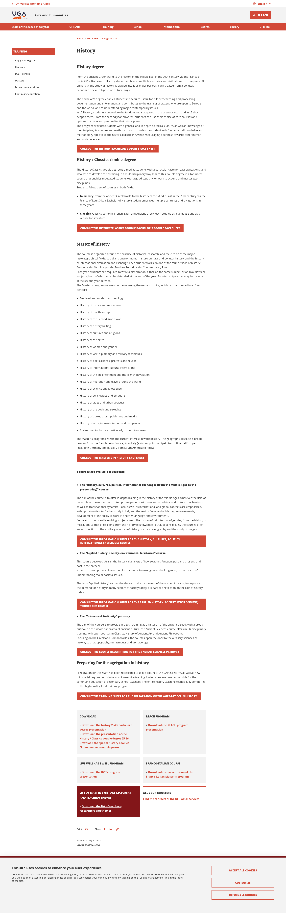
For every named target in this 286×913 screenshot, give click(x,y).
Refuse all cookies (243, 895)
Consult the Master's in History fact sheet (112, 458)
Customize (243, 883)
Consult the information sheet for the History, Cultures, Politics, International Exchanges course (130, 541)
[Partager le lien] (117, 829)
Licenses (20, 67)
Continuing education (27, 94)
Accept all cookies (243, 870)
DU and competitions (27, 87)
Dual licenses (22, 73)
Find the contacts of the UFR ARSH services (171, 799)
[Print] (86, 829)
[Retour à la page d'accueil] (20, 15)
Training (20, 51)
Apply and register (25, 60)
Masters (19, 80)
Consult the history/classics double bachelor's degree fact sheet (130, 228)
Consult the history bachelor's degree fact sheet (117, 149)
